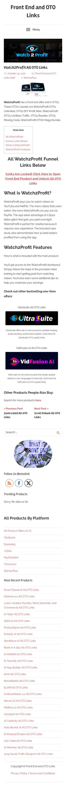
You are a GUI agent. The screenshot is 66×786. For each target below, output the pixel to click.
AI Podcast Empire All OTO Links (23, 734)
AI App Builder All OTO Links (20, 667)
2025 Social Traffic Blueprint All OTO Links (28, 754)
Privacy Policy (19, 773)
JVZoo (8, 550)
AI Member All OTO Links (18, 747)
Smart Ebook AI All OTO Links (21, 589)
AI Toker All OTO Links (17, 614)
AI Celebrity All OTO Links (19, 720)
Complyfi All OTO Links (17, 714)
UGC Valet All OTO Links (18, 740)
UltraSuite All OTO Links (32, 307)
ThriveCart (10, 564)
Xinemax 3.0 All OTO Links (19, 596)
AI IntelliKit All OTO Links (18, 654)
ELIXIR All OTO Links (16, 687)
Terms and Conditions (42, 773)
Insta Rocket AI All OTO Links (21, 727)
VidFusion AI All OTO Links (31, 348)
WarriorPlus (30, 77)
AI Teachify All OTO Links (18, 660)
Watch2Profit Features (18, 149)
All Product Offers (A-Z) (17, 530)
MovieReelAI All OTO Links (19, 680)
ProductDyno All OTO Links (20, 627)
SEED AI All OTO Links (17, 620)
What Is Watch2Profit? (18, 145)
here (38, 400)
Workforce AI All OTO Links (20, 640)
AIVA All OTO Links (15, 674)
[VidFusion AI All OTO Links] (31, 354)
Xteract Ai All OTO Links (18, 700)
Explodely (10, 544)
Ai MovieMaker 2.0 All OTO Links (23, 694)
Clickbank (9, 537)
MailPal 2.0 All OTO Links (18, 707)
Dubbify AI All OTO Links (18, 634)
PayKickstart (11, 557)
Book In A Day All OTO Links (20, 647)
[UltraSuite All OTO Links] (31, 313)
